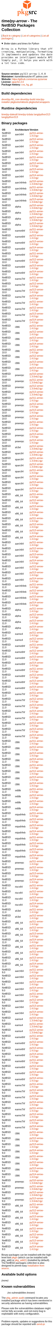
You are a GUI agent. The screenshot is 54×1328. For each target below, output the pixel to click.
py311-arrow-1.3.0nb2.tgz (37, 188)
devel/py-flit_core (11, 99)
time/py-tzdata (25, 114)
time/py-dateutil (10, 114)
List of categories (31, 35)
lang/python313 (42, 114)
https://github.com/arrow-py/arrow (29, 79)
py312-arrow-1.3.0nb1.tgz (37, 465)
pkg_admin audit (15, 1298)
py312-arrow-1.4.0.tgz (37, 140)
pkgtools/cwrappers (39, 102)
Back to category (11, 35)
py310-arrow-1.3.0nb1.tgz (37, 453)
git (31, 84)
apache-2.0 (18, 82)
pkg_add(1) (21, 1260)
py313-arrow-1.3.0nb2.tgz (37, 200)
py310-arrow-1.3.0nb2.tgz (37, 182)
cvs (23, 84)
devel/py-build (27, 99)
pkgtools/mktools (19, 102)
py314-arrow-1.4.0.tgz (37, 152)
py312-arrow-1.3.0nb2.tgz (37, 194)
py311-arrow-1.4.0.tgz (37, 134)
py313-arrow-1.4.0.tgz (37, 146)
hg (27, 84)
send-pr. (41, 1324)
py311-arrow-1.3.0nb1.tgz (37, 459)
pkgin (15, 1257)
